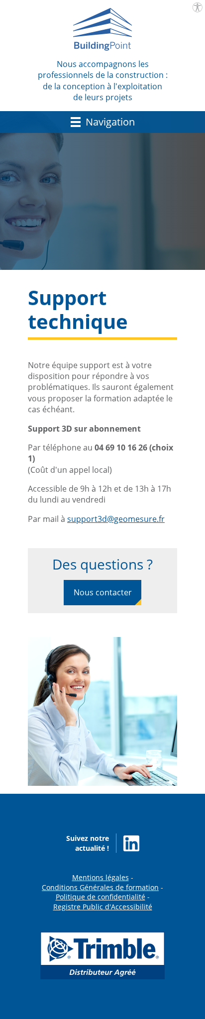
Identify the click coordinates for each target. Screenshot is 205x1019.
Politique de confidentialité (100, 896)
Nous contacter (103, 592)
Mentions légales (100, 877)
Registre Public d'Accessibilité (102, 906)
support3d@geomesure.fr (116, 518)
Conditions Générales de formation (100, 887)
